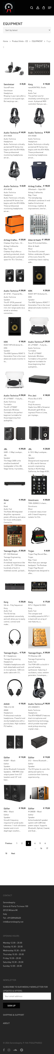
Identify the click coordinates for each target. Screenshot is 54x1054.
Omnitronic (32, 506)
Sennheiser (8, 90)
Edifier (6, 764)
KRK (30, 297)
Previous (8, 843)
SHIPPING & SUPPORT (13, 1014)
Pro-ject (31, 402)
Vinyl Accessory (34, 404)
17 (47, 848)
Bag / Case (32, 195)
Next (13, 853)
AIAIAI (6, 710)
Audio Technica (10, 139)
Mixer (30, 249)
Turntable (32, 351)
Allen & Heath (33, 246)
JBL (5, 455)
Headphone (8, 93)
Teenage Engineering (12, 557)
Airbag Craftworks (35, 192)
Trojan (30, 557)
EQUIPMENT (37, 41)
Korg (30, 90)
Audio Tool (32, 93)
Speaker (7, 300)
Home (5, 41)
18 (6, 853)
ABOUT (6, 1023)
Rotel (6, 506)
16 (41, 848)
